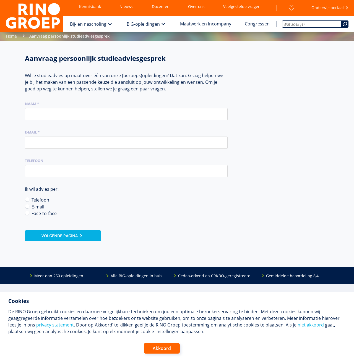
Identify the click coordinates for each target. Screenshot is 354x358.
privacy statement (55, 325)
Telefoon (34, 160)
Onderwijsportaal (327, 7)
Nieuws (126, 6)
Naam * (32, 103)
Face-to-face (44, 213)
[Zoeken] (344, 24)
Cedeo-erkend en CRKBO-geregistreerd (214, 275)
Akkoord (162, 348)
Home (11, 36)
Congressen (257, 24)
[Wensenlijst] (291, 8)
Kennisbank (90, 6)
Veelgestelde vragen (242, 6)
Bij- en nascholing (88, 24)
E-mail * (32, 132)
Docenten (161, 6)
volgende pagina (59, 235)
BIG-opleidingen (143, 24)
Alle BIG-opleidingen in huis (136, 275)
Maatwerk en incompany (205, 24)
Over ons (196, 6)
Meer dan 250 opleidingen (58, 275)
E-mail (38, 207)
